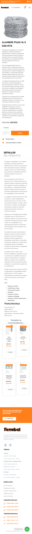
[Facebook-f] (10, 445)
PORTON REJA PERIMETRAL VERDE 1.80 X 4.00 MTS (9, 377)
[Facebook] (28, 1)
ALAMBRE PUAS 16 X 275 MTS (23, 338)
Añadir (20, 133)
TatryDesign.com (23, 531)
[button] (15, 7)
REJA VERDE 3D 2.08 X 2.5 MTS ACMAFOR (23, 376)
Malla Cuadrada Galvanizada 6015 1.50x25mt (9, 339)
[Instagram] (30, 1)
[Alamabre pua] (16, 26)
